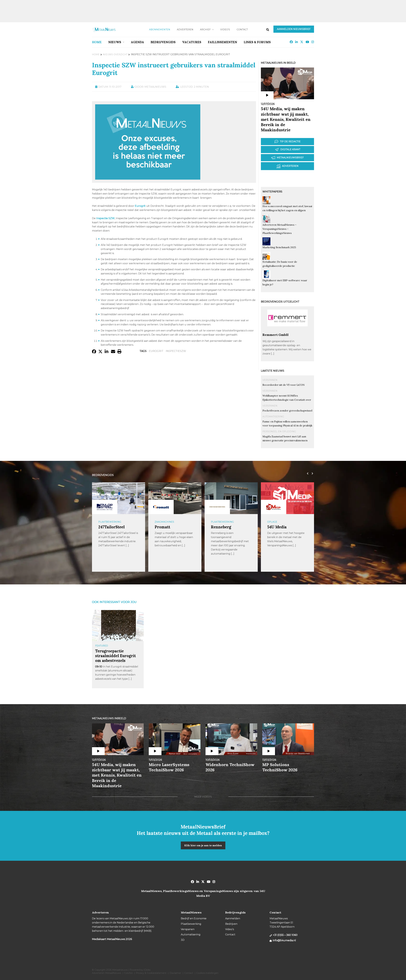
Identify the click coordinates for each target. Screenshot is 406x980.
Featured (101, 645)
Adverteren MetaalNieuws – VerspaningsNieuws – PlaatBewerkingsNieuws (279, 229)
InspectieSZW (176, 351)
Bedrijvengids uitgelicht (280, 301)
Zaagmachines (108, 521)
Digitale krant (290, 149)
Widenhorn (277, 527)
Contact (242, 29)
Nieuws (114, 42)
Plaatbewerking (166, 521)
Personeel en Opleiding (279, 431)
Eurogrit (156, 351)
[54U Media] (217, 507)
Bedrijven (231, 923)
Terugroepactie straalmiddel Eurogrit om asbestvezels (115, 656)
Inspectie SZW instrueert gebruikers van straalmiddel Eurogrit (173, 69)
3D (182, 939)
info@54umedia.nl (284, 940)
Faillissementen (222, 42)
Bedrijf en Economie (193, 918)
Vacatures (191, 42)
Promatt (106, 527)
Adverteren (185, 29)
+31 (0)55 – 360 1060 (285, 934)
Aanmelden (232, 918)
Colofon (128, 973)
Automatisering (273, 416)
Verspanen (269, 380)
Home (97, 42)
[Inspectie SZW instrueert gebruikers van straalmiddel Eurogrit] (147, 178)
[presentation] (306, 473)
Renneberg (165, 527)
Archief (205, 29)
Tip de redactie (290, 141)
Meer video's (203, 796)
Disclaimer (175, 973)
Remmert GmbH (275, 335)
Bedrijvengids (163, 42)
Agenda (137, 42)
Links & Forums (257, 42)
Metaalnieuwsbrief (290, 157)
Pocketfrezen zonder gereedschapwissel (287, 410)
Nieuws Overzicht (115, 54)
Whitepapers (272, 191)
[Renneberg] (161, 507)
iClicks (147, 969)
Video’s (225, 29)
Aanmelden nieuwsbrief (294, 29)
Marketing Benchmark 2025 (279, 247)
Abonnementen (159, 29)
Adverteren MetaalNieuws (106, 973)
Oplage (216, 521)
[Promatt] (105, 507)
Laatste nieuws (272, 370)
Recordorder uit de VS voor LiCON (283, 384)
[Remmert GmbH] (287, 331)
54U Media (220, 527)
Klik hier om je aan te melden (203, 845)
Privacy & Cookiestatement (151, 973)
